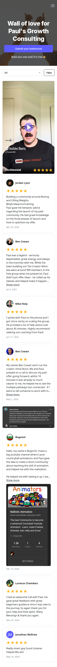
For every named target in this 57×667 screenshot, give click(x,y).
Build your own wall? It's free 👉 (28, 56)
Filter (49, 72)
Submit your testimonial (28, 48)
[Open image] (28, 417)
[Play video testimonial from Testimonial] (28, 127)
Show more (12, 284)
